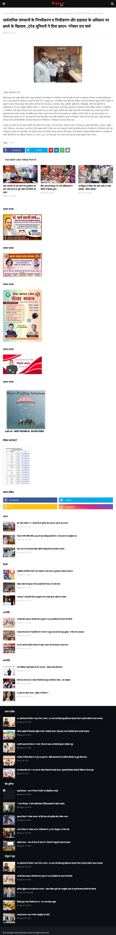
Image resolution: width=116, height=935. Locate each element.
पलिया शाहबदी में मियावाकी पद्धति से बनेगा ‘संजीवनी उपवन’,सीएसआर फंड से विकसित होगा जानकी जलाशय (53, 731)
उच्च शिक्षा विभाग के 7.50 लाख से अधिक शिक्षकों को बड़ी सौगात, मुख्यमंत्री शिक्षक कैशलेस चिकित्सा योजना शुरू (55, 769)
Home (5, 13)
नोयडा (12, 13)
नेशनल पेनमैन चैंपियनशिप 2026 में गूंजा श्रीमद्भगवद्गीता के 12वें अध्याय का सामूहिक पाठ (47, 536)
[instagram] (86, 506)
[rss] (30, 506)
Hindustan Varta (25, 932)
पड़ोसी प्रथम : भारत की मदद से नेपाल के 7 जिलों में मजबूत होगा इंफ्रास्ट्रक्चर (44, 842)
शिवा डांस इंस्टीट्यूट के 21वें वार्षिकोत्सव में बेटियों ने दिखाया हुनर (56, 187)
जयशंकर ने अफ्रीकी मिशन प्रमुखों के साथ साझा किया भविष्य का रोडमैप (41, 596)
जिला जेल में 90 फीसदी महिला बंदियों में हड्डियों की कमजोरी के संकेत (40, 548)
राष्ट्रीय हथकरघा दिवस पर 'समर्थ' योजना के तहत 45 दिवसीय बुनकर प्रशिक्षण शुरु (45, 744)
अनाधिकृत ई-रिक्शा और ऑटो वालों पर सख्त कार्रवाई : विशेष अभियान (94, 187)
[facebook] (30, 500)
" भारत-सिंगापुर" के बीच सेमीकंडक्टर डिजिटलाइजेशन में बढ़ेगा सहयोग (41, 803)
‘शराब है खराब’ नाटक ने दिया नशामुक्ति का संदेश (33, 914)
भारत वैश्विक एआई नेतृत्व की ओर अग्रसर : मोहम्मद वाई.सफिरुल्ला (39, 667)
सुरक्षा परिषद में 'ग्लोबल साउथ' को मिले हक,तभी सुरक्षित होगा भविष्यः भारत (42, 816)
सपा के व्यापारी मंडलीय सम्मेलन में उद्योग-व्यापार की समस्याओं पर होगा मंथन (42, 644)
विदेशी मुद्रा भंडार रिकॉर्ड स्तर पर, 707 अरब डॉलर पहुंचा (36, 901)
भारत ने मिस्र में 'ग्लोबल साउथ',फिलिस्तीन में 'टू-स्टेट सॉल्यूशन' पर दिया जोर (43, 829)
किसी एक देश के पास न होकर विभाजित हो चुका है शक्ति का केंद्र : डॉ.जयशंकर (44, 680)
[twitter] (86, 500)
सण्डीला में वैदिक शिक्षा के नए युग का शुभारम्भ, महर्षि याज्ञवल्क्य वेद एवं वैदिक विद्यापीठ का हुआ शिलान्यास (52, 757)
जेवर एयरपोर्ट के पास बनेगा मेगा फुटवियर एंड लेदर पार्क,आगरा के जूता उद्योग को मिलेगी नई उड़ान (19, 189)
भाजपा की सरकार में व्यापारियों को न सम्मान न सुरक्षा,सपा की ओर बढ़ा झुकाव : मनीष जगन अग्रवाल (50, 632)
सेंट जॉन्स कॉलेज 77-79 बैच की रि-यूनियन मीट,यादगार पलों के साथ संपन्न (42, 523)
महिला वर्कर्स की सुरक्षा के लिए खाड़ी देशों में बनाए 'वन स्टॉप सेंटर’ (39, 584)
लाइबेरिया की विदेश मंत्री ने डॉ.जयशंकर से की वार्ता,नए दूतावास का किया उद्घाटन (45, 571)
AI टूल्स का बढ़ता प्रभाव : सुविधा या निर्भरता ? (33, 692)
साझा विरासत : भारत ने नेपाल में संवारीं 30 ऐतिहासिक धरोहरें (37, 790)
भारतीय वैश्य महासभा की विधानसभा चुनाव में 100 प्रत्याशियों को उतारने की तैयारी (44, 619)
